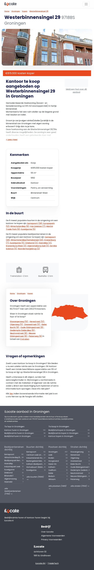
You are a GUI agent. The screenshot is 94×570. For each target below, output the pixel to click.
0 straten (24, 339)
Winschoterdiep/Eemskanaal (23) (27, 240)
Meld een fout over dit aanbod (76, 91)
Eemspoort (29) (34, 223)
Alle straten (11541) (78, 486)
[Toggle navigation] (86, 4)
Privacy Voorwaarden (51, 539)
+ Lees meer (12, 139)
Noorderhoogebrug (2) (29, 248)
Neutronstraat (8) (18, 333)
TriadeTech (53, 563)
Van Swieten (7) (37, 226)
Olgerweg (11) (16, 324)
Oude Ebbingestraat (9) (31, 327)
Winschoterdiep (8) (19, 226)
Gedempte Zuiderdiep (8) (22, 330)
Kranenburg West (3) (16, 245)
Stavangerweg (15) (19, 321)
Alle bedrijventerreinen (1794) (12, 491)
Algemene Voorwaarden (53, 535)
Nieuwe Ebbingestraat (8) (22, 335)
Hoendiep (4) (45, 242)
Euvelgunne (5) (28, 229)
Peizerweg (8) (35, 336)
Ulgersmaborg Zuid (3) (38, 245)
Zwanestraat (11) (32, 324)
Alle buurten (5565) (35, 477)
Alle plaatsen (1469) (57, 486)
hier (11, 393)
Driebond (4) (31, 242)
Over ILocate (47, 531)
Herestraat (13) (36, 321)
